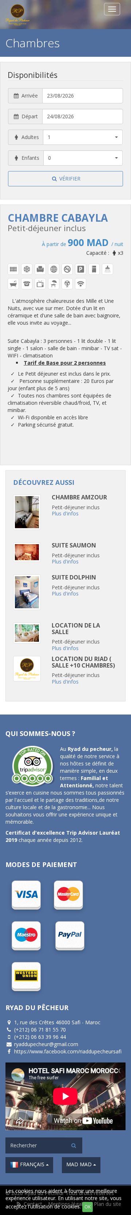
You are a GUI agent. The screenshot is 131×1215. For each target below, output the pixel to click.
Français (32, 1164)
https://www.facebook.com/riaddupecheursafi (68, 1051)
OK (87, 1207)
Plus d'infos (65, 513)
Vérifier (69, 178)
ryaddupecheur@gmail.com (46, 1044)
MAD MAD (79, 1164)
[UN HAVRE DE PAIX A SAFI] (38, 14)
